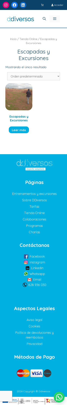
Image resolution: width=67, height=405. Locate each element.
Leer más (19, 130)
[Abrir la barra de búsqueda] (44, 18)
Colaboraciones (34, 219)
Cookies (34, 326)
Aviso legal (34, 320)
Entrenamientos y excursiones (34, 194)
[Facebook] (14, 5)
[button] (59, 397)
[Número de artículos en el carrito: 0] (42, 5)
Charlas (34, 232)
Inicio (13, 39)
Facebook (37, 256)
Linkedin (37, 268)
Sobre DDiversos (34, 200)
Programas (34, 226)
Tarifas (34, 206)
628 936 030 (37, 285)
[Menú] (54, 18)
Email (37, 279)
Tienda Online (28, 39)
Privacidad (34, 344)
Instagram (37, 262)
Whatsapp (37, 274)
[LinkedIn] (23, 5)
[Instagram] (6, 5)
